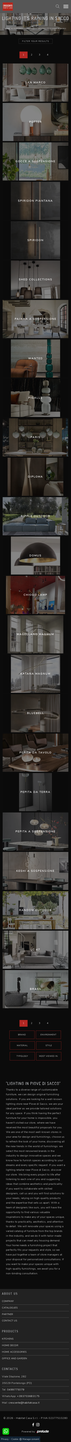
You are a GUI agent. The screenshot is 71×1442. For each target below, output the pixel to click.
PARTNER (7, 1314)
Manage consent (30, 1439)
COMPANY (8, 1301)
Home (35, 26)
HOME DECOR (10, 1345)
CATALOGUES (10, 1307)
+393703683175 (28, 1396)
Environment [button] (48, 1034)
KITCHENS (8, 1338)
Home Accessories (14, 28)
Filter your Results (35, 41)
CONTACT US (9, 1320)
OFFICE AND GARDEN (14, 1358)
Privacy (5, 1439)
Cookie (14, 1439)
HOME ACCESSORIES (14, 1351)
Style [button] (49, 1045)
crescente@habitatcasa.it (24, 1403)
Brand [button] (22, 1034)
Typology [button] (22, 1056)
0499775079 (15, 1389)
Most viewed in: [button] (48, 1056)
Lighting (31, 28)
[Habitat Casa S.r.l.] (8, 6)
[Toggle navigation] (65, 6)
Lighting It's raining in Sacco (52, 28)
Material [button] (22, 1045)
